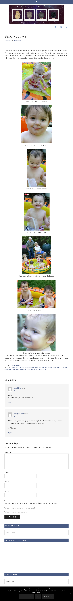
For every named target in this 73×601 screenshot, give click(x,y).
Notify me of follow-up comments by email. (20, 508)
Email (6, 482)
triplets (24, 369)
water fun (43, 369)
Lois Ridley (17, 388)
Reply (10, 402)
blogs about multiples (27, 367)
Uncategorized (16, 365)
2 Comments (17, 40)
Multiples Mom (19, 414)
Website (7, 491)
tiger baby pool (17, 369)
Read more (48, 596)
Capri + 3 (36, 14)
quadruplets (56, 367)
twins (28, 369)
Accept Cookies (26, 596)
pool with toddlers (47, 367)
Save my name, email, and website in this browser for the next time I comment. (30, 503)
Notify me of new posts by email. (17, 512)
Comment (8, 452)
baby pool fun (16, 367)
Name (7, 472)
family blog (38, 367)
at (14, 390)
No (38, 596)
